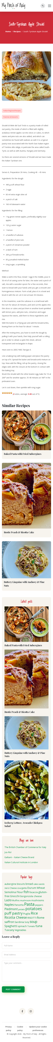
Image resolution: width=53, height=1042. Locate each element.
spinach (22, 926)
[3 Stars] (7, 393)
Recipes (17, 31)
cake (35, 884)
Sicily (27, 922)
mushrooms (37, 900)
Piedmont (11, 909)
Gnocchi (14, 896)
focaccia (33, 892)
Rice (34, 913)
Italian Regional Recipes (12, 111)
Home (8, 31)
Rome (40, 917)
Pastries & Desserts (10, 117)
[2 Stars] (5, 393)
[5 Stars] (11, 393)
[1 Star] (3, 393)
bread (29, 884)
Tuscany (9, 930)
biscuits (21, 883)
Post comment (13, 989)
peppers (39, 905)
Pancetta (19, 904)
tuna (39, 926)
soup (33, 921)
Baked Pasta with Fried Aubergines (22, 453)
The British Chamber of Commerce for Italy (25, 847)
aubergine (10, 883)
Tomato (31, 926)
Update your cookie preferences (38, 1028)
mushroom (25, 900)
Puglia (26, 913)
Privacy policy (8, 1028)
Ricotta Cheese (16, 917)
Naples (9, 904)
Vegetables (20, 930)
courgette (22, 888)
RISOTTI (31, 917)
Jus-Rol (8, 852)
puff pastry (14, 913)
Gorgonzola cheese (31, 896)
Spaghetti (11, 926)
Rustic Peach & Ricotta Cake (19, 532)
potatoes (33, 908)
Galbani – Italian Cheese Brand (19, 857)
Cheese (13, 888)
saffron (9, 922)
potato (21, 909)
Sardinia (19, 922)
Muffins (16, 900)
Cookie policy (20, 1028)
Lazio (8, 900)
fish (26, 892)
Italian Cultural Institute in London (21, 862)
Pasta (29, 904)
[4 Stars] (9, 393)
